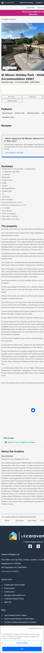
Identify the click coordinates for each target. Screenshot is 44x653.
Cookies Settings (22, 643)
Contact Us (39, 2)
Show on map (12, 100)
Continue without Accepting (35, 628)
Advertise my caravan (26, 2)
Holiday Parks (30, 7)
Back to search (10, 19)
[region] (22, 639)
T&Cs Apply (33, 14)
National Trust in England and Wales (21, 442)
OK (22, 649)
